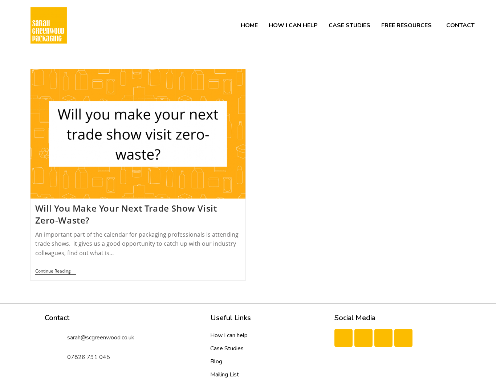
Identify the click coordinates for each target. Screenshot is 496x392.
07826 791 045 (88, 357)
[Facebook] (343, 338)
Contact (460, 25)
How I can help (293, 25)
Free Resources (406, 25)
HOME (249, 25)
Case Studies (349, 25)
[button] (408, 25)
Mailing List (224, 375)
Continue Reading (55, 271)
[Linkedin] (383, 338)
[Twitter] (363, 338)
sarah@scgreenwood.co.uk (100, 338)
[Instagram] (403, 338)
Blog (216, 362)
